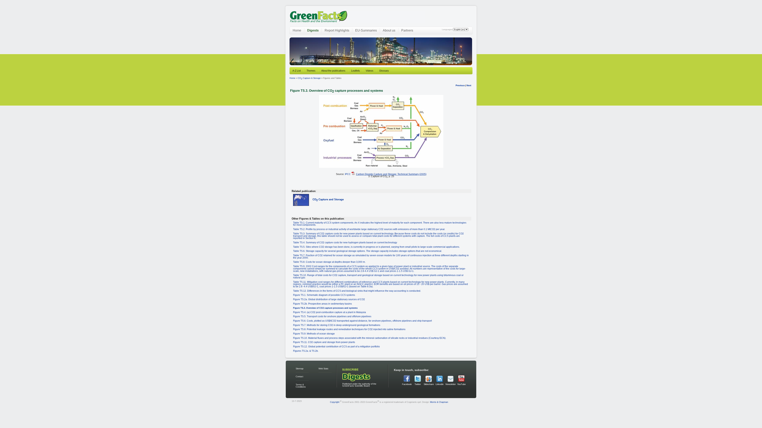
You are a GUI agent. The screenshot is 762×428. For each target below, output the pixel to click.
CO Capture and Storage (328, 199)
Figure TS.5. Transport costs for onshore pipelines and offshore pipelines (332, 316)
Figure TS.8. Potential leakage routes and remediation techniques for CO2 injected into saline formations (349, 329)
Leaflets (355, 70)
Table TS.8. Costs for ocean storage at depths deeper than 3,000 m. (329, 262)
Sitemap (299, 368)
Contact (299, 376)
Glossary (384, 70)
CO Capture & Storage (309, 78)
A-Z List (296, 70)
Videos (369, 70)
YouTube (461, 384)
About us (389, 30)
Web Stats (323, 368)
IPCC (348, 174)
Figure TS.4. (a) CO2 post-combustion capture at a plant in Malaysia (329, 312)
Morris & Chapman (439, 402)
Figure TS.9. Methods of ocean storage (314, 333)
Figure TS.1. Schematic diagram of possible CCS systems (324, 295)
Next (469, 85)
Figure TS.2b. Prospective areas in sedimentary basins (322, 303)
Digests (313, 30)
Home (297, 30)
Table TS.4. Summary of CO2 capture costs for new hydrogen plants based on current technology (345, 242)
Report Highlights (337, 30)
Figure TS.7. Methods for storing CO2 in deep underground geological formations (336, 325)
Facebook (407, 384)
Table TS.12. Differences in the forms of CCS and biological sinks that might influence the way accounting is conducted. (357, 290)
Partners (407, 30)
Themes (311, 70)
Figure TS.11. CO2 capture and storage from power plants (324, 342)
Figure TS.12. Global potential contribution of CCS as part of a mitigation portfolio (336, 346)
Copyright (334, 402)
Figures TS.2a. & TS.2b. (305, 351)
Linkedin (440, 384)
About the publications (333, 70)
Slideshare (429, 384)
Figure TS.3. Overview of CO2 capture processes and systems (325, 308)
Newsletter (450, 384)
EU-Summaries (366, 30)
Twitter (418, 384)
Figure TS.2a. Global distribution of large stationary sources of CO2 (329, 299)
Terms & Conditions (301, 385)
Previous (460, 85)
